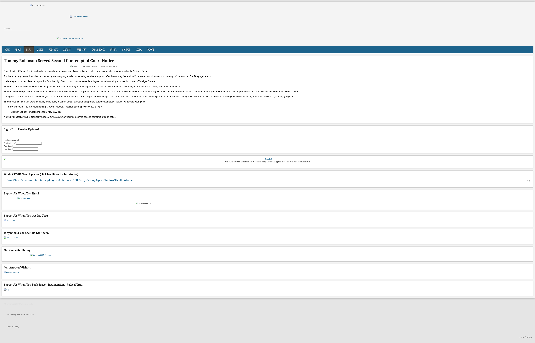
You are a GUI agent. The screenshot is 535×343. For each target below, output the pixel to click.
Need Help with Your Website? (20, 314)
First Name (8, 146)
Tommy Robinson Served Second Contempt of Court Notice (59, 60)
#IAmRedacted (56, 107)
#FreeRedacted (71, 107)
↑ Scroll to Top (525, 337)
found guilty (51, 102)
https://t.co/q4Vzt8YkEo (90, 107)
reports (208, 76)
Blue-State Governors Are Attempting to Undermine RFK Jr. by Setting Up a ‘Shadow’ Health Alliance (70, 180)
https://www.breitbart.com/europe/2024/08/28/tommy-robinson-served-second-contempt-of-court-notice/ (65, 117)
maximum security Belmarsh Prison (187, 96)
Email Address (10, 143)
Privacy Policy (13, 327)
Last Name (8, 149)
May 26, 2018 (54, 112)
